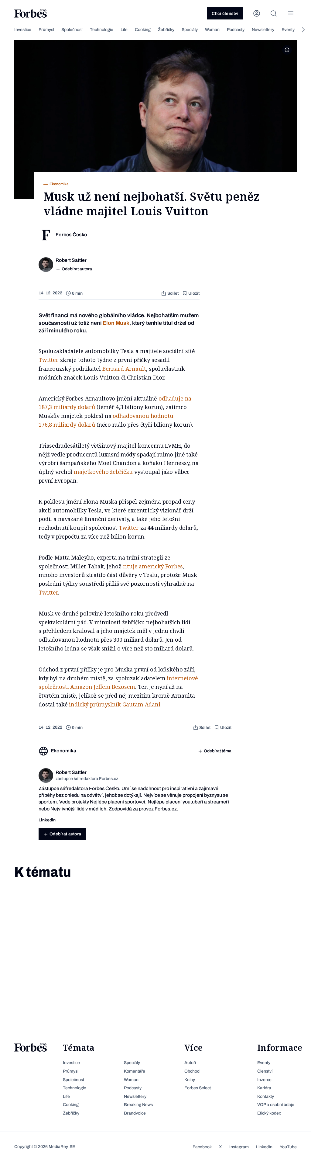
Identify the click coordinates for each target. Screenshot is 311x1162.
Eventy (288, 29)
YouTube (288, 1147)
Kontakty (265, 1096)
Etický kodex (269, 1113)
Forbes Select (197, 1088)
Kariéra (264, 1088)
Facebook (202, 1147)
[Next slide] (303, 30)
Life (124, 29)
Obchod (192, 1071)
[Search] (274, 13)
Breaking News (138, 1104)
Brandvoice (135, 1113)
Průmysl (46, 29)
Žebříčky (166, 29)
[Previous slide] (8, 30)
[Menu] (291, 13)
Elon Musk (116, 323)
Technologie (101, 29)
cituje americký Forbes (152, 566)
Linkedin (47, 820)
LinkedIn (264, 1147)
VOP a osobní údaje (275, 1104)
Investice (22, 29)
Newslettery (263, 29)
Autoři (190, 1062)
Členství (264, 1071)
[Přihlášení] (257, 13)
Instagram (239, 1147)
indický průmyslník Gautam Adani (114, 704)
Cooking (143, 29)
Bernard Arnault (124, 368)
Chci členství (225, 13)
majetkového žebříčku (103, 471)
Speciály (190, 29)
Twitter (49, 359)
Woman (212, 29)
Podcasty (235, 29)
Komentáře (134, 1071)
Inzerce (264, 1079)
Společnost (72, 29)
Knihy (189, 1079)
